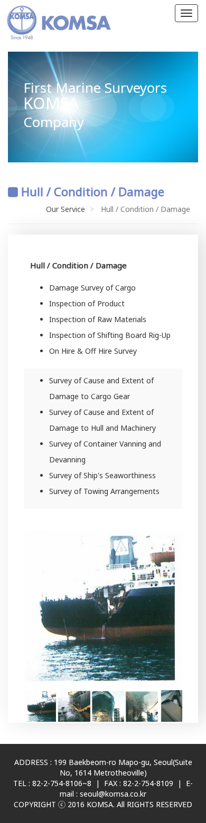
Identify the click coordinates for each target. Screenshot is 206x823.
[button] (172, 610)
